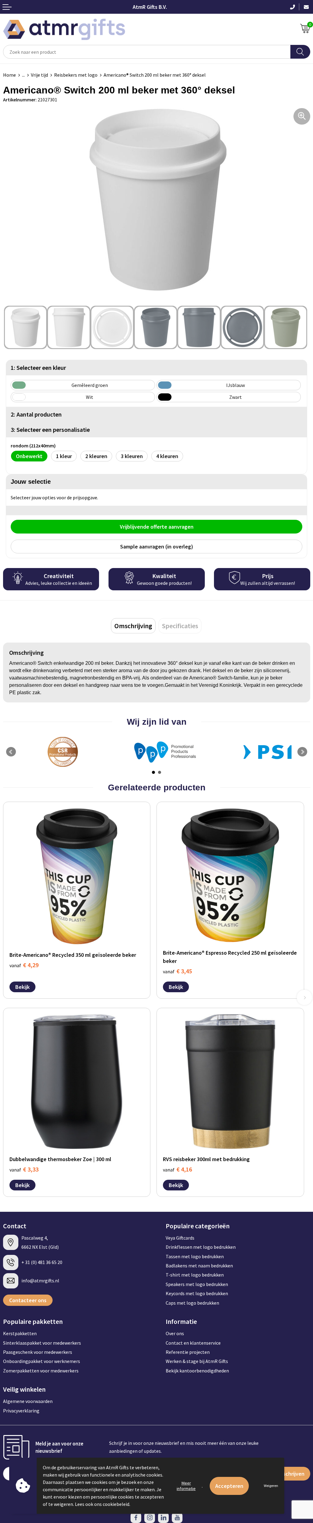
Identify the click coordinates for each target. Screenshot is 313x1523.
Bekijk (22, 986)
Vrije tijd (39, 75)
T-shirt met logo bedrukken (195, 1275)
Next (302, 752)
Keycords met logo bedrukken (197, 1293)
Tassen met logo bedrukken (195, 1256)
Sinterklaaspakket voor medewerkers (42, 1343)
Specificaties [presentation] (180, 625)
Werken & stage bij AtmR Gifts (197, 1361)
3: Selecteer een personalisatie (50, 429)
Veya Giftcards (180, 1238)
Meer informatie (186, 1485)
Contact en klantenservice (193, 1343)
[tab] (133, 625)
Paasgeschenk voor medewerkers (37, 1352)
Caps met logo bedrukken (192, 1303)
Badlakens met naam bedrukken (199, 1265)
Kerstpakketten (20, 1333)
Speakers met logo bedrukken (197, 1284)
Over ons (175, 1333)
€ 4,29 (24, 965)
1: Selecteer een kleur (38, 367)
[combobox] (147, 52)
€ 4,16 (177, 1169)
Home (9, 75)
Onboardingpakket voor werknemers (41, 1361)
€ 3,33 (24, 1169)
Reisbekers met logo (76, 75)
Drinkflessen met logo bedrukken (201, 1247)
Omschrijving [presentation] (133, 625)
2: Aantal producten (36, 414)
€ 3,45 (177, 971)
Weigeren (271, 1485)
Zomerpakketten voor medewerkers (41, 1371)
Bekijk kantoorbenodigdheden (197, 1371)
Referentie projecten (188, 1352)
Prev (11, 752)
